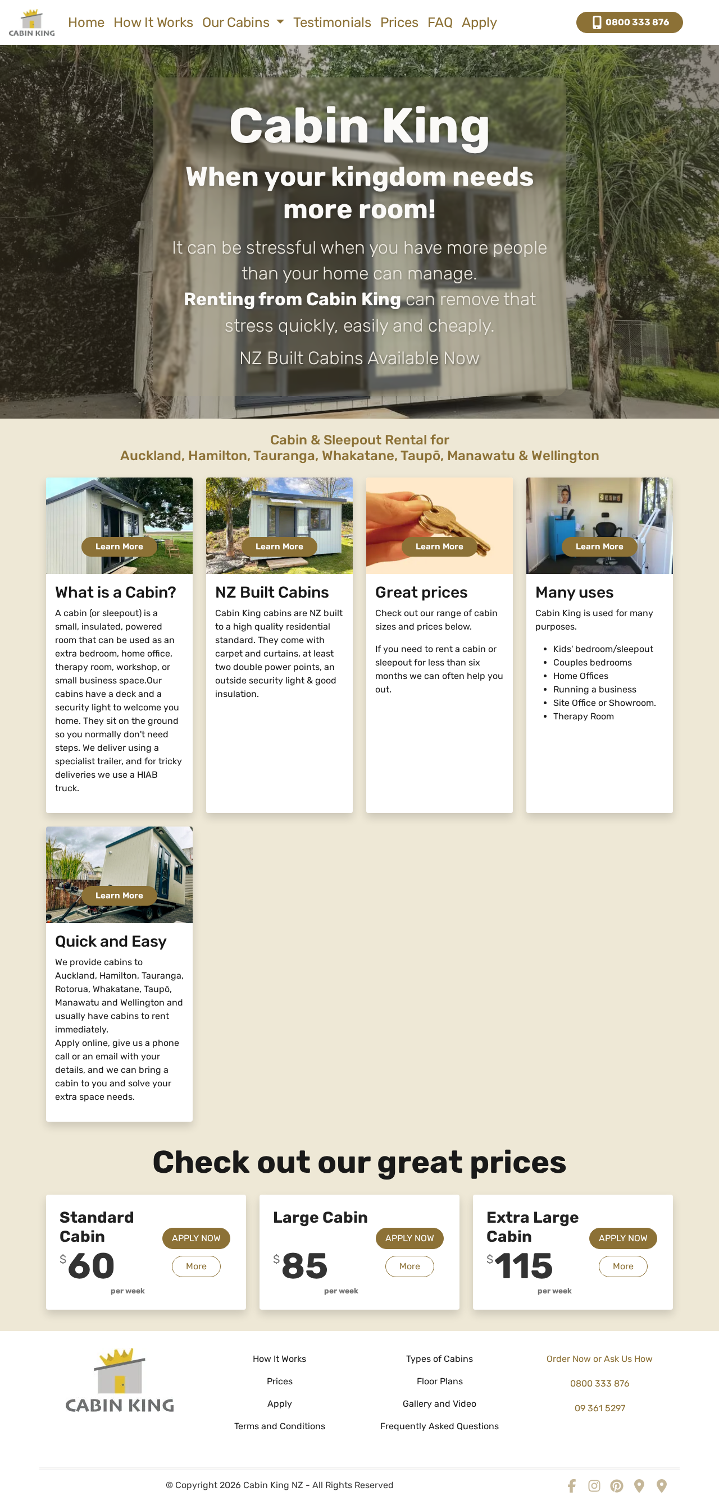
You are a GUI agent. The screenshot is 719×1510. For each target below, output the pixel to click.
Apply (479, 22)
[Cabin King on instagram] (594, 1485)
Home (86, 22)
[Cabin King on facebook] (572, 1485)
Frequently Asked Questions (439, 1426)
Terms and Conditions (279, 1426)
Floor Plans (440, 1381)
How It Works (153, 22)
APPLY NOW (196, 1238)
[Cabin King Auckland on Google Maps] (639, 1485)
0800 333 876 (636, 22)
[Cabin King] (120, 1379)
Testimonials (332, 22)
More (203, 1266)
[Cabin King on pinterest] (617, 1485)
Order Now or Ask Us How (600, 1358)
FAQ (440, 22)
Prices (399, 22)
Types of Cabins (439, 1358)
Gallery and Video (439, 1403)
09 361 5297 (600, 1408)
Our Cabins (237, 22)
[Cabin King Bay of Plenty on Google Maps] (661, 1485)
